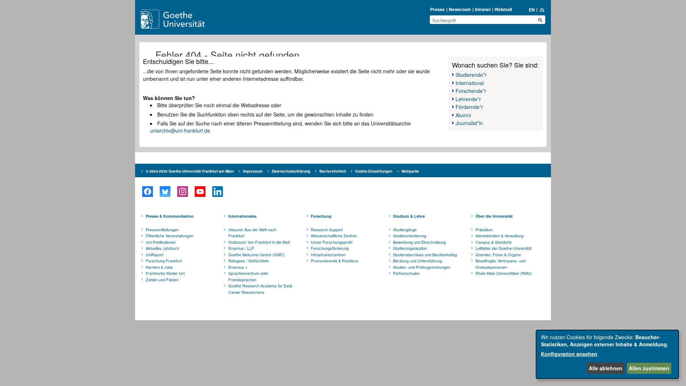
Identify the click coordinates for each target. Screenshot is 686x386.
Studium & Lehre (409, 216)
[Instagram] (182, 191)
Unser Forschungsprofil (331, 242)
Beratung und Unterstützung (417, 260)
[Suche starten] (540, 20)
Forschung (321, 216)
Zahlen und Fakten (162, 279)
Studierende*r (471, 74)
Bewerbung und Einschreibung (419, 242)
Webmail (503, 9)
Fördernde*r (469, 106)
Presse (437, 9)
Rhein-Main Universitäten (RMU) (504, 273)
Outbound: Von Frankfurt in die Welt (259, 242)
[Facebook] (147, 191)
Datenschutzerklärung (291, 171)
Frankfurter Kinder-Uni (165, 273)
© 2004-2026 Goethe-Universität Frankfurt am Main (190, 171)
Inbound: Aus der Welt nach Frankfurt (252, 233)
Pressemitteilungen (162, 229)
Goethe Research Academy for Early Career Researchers (260, 289)
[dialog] (607, 354)
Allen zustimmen (649, 368)
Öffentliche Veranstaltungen (169, 235)
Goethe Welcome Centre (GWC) (256, 254)
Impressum (253, 171)
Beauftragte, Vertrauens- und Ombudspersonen (501, 264)
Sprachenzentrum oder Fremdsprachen (248, 276)
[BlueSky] (165, 191)
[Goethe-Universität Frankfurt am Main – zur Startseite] (181, 19)
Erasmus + (237, 267)
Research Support (327, 229)
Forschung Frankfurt (164, 260)
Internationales (242, 216)
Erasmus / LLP (241, 248)
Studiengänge (405, 229)
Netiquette (410, 171)
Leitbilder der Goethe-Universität (504, 248)
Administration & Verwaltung (499, 235)
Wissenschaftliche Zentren (334, 235)
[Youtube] (200, 191)
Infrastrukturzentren (328, 254)
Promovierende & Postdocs (334, 260)
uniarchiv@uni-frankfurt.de (180, 130)
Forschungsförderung (330, 248)
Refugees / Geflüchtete (248, 260)
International (470, 82)
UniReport (154, 254)
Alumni (463, 115)
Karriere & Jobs (159, 267)
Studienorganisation (410, 248)
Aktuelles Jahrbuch (162, 248)
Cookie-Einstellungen (373, 171)
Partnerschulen (406, 273)
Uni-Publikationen (161, 242)
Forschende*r (471, 90)
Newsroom (460, 9)
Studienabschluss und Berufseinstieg (425, 254)
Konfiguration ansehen (569, 353)
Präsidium (484, 229)
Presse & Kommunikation (170, 216)
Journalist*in (469, 123)
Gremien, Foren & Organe (498, 254)
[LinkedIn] (217, 191)
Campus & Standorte (494, 242)
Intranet (483, 9)
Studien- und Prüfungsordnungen (421, 267)
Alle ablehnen (605, 368)
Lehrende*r (468, 99)
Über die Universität (494, 216)
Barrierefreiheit (332, 171)
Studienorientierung (409, 235)
